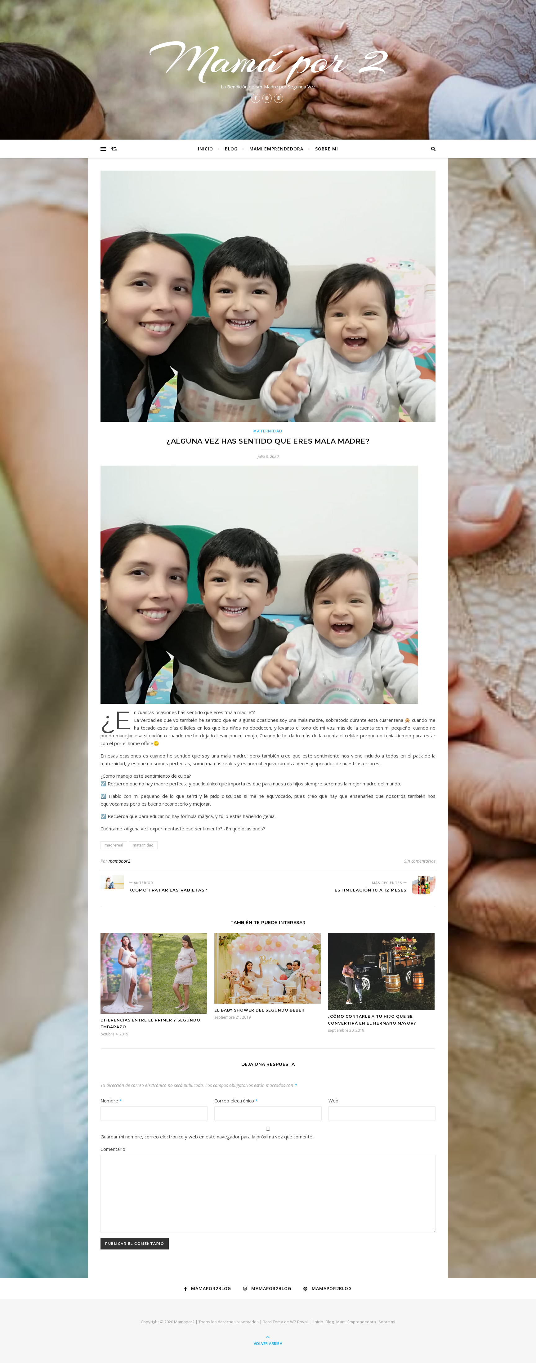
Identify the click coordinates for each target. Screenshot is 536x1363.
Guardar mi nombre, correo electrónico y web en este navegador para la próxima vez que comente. (206, 1136)
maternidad (143, 845)
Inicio (205, 149)
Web (333, 1100)
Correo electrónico (236, 1100)
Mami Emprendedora (276, 149)
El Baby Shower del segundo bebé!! (259, 1010)
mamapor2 (119, 861)
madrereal (114, 845)
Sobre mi (326, 149)
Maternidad (268, 431)
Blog (231, 149)
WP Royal (299, 1322)
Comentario (112, 1149)
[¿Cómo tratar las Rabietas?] (112, 882)
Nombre (111, 1100)
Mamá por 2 (268, 59)
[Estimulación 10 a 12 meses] (424, 885)
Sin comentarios (420, 861)
